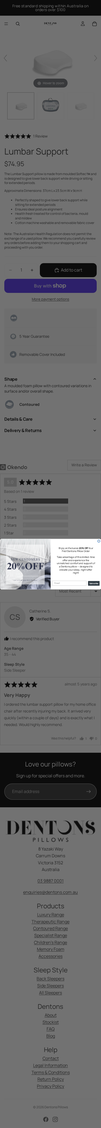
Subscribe (93, 583)
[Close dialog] (98, 541)
